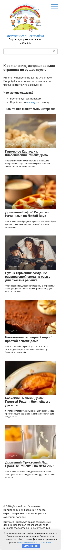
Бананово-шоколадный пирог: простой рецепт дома (28, 339)
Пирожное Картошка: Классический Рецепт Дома (26, 153)
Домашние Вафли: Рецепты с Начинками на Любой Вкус (27, 214)
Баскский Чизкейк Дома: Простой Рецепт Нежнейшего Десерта (27, 401)
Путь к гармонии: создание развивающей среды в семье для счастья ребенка (27, 276)
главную (32, 102)
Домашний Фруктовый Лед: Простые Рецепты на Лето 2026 (29, 464)
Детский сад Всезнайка (25, 36)
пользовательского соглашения (34, 542)
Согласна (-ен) (31, 546)
